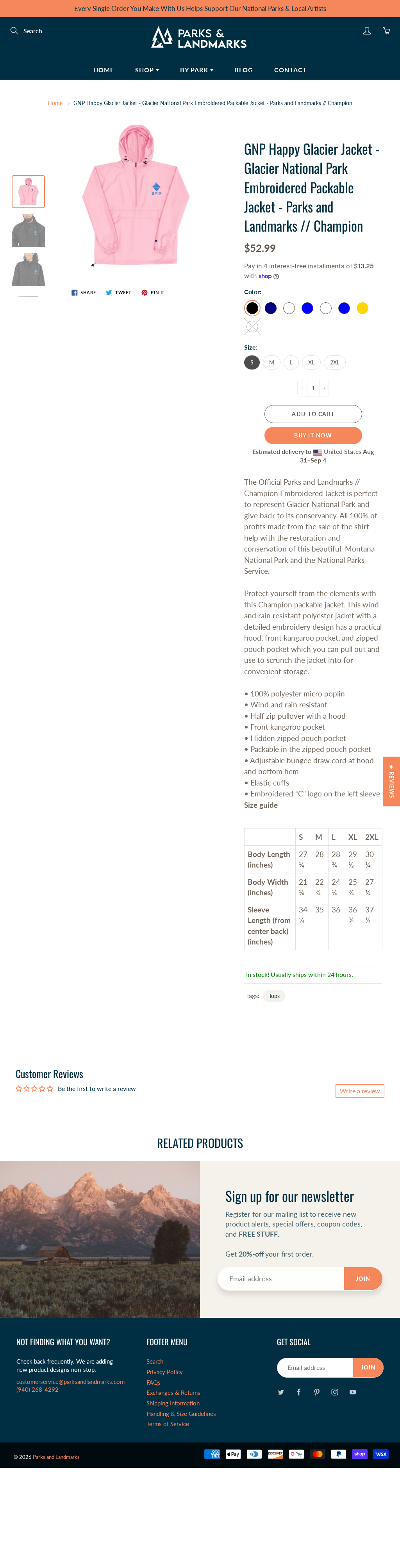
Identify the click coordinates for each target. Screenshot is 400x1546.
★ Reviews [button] (391, 781)
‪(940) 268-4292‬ (37, 1389)
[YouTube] (353, 1392)
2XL (334, 362)
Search (154, 1361)
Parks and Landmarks (56, 1457)
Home (103, 69)
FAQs (153, 1382)
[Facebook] (299, 1392)
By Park (195, 69)
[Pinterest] (317, 1392)
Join (363, 1278)
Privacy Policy (164, 1372)
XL (311, 362)
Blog (243, 69)
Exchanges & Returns (173, 1392)
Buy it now (313, 435)
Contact (290, 69)
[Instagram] (335, 1392)
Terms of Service (167, 1424)
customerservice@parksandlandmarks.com (70, 1381)
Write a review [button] (360, 1090)
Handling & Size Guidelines (181, 1413)
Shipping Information (173, 1403)
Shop (145, 69)
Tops (274, 996)
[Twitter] (281, 1392)
